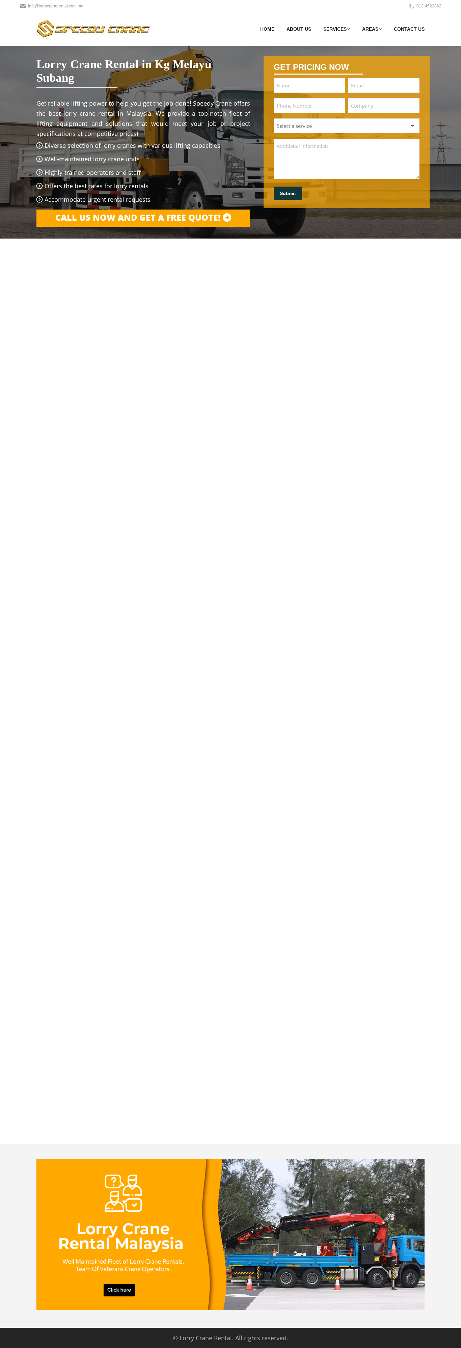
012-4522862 (428, 6)
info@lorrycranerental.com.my (55, 6)
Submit (288, 193)
